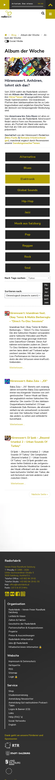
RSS (11, 669)
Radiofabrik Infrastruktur (21, 639)
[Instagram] (23, 594)
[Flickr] (12, 594)
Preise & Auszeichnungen (21, 635)
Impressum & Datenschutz (22, 661)
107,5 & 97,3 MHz (19, 587)
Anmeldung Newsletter (21, 698)
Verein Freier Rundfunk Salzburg (20, 567)
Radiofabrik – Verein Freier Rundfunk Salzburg (27, 611)
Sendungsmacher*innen (26, 143)
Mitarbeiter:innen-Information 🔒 (25, 647)
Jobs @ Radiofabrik (18, 643)
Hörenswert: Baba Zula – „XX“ (29, 381)
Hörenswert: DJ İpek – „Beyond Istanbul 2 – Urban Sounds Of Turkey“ (30, 442)
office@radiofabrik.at (19, 584)
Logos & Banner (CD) (19, 709)
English (12, 724)
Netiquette (14, 665)
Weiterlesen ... (16, 367)
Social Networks (17, 720)
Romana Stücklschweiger (25, 139)
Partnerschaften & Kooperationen (26, 627)
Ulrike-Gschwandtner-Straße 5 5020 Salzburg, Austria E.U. (19, 574)
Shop (11, 691)
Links (11, 713)
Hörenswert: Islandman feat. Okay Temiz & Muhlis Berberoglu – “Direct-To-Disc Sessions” (29, 317)
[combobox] (38, 278)
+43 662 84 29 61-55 (29, 581)
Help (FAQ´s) (16, 717)
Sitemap (13, 672)
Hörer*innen (16, 97)
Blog (13, 35)
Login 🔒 (13, 676)
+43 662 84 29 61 (27, 578)
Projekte (13, 631)
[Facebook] (17, 594)
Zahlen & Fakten (17, 620)
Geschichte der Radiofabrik (22, 623)
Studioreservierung (18, 695)
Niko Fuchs (11, 137)
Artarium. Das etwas (22, 3)
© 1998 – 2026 (22, 570)
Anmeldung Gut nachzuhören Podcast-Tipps (28, 704)
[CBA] (7, 594)
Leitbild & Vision (17, 616)
